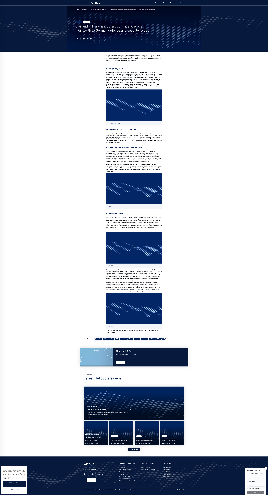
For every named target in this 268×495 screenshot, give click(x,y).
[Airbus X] (80, 38)
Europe (131, 338)
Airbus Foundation (167, 474)
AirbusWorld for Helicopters (148, 469)
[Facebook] (92, 474)
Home (77, 9)
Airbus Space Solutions (125, 469)
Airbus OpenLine (167, 476)
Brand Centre (166, 469)
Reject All (14, 485)
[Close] (25, 468)
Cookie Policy (6, 478)
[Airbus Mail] (91, 38)
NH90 (117, 338)
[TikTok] (102, 474)
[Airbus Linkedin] (87, 38)
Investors (157, 2)
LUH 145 (158, 338)
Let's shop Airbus (167, 472)
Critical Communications (125, 472)
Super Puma (124, 338)
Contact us (91, 480)
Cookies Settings (133, 489)
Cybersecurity (122, 467)
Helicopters (98, 338)
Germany (137, 338)
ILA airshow (144, 338)
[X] (88, 474)
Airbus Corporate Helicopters (126, 481)
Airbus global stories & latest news (98, 9)
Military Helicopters (108, 338)
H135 (163, 338)
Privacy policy (87, 489)
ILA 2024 (151, 338)
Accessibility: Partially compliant (106, 489)
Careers (151, 2)
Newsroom (173, 2)
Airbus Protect (122, 474)
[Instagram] (95, 474)
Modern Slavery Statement (121, 489)
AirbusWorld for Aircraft (147, 467)
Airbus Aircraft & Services (125, 476)
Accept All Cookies (14, 482)
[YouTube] (99, 474)
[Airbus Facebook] (84, 38)
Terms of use (95, 489)
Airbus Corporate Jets (124, 478)
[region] (14, 480)
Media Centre (166, 467)
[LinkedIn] (85, 474)
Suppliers (165, 2)
